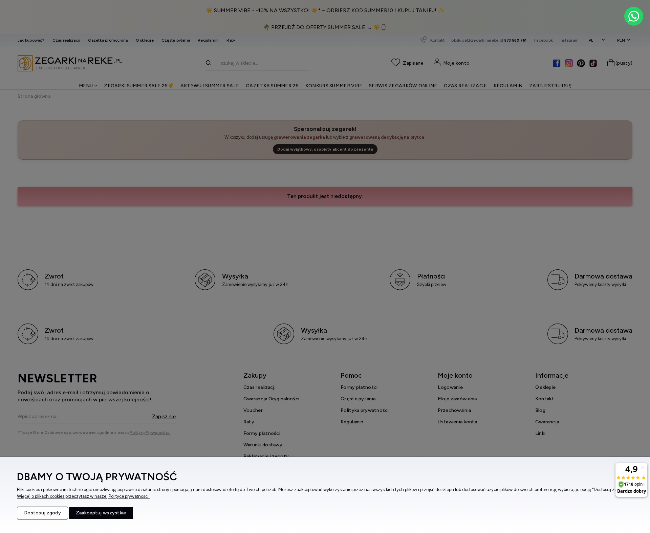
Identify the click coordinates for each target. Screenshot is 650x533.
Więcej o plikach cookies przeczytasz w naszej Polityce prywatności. (83, 496)
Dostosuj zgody (42, 513)
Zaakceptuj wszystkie (101, 513)
